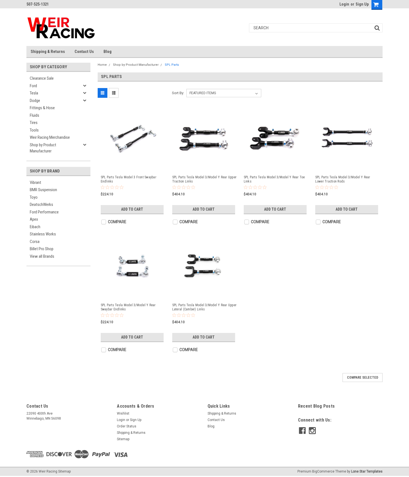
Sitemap (123, 439)
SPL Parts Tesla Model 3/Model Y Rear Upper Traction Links (204, 179)
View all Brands (42, 256)
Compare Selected (362, 377)
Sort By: (178, 93)
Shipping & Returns (48, 51)
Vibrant (35, 182)
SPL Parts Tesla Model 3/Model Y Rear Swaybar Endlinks (128, 307)
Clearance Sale (42, 78)
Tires (34, 122)
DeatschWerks (41, 204)
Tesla (34, 93)
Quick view (133, 166)
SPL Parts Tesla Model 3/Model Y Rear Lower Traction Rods (342, 179)
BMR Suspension (43, 189)
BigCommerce (323, 471)
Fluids (34, 115)
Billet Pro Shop (41, 248)
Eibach (35, 226)
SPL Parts (172, 65)
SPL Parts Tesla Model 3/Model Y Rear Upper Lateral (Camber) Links (204, 307)
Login (344, 4)
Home (102, 65)
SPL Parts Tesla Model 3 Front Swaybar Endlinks (128, 179)
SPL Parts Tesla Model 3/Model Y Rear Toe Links (274, 179)
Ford (33, 85)
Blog (108, 51)
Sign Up (362, 4)
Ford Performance (44, 212)
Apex (34, 219)
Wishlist (123, 413)
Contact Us (84, 51)
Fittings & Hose (42, 107)
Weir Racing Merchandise (50, 137)
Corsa (35, 241)
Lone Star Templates (367, 471)
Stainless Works (43, 234)
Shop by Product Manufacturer (43, 148)
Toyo (34, 197)
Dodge (35, 100)
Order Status (126, 426)
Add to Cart (132, 209)
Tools (34, 130)
